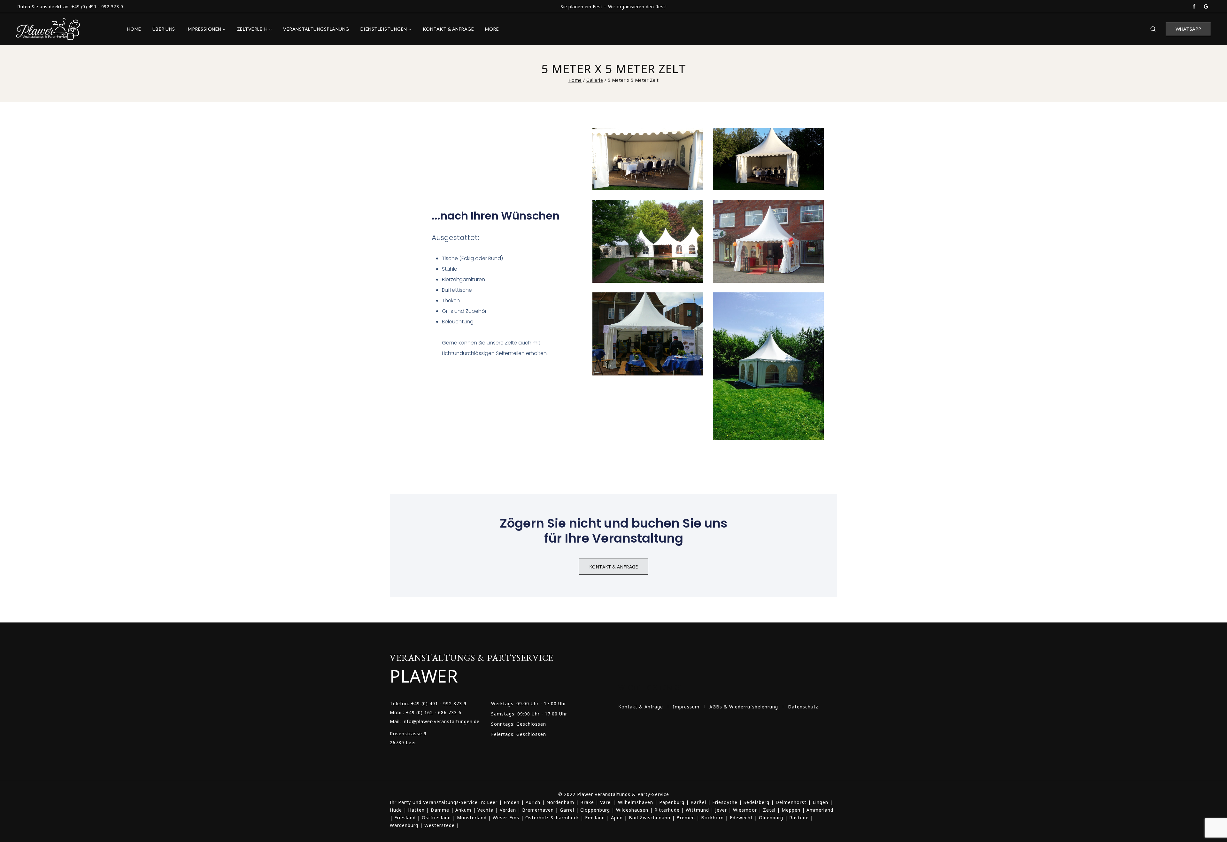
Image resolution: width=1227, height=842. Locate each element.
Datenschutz (803, 706)
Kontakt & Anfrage (448, 29)
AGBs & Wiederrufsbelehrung (743, 706)
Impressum (686, 706)
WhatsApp (1188, 29)
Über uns (163, 29)
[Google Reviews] (1206, 6)
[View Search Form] (1153, 29)
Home (134, 29)
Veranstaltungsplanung (316, 29)
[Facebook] (1194, 6)
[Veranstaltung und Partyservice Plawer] (48, 29)
